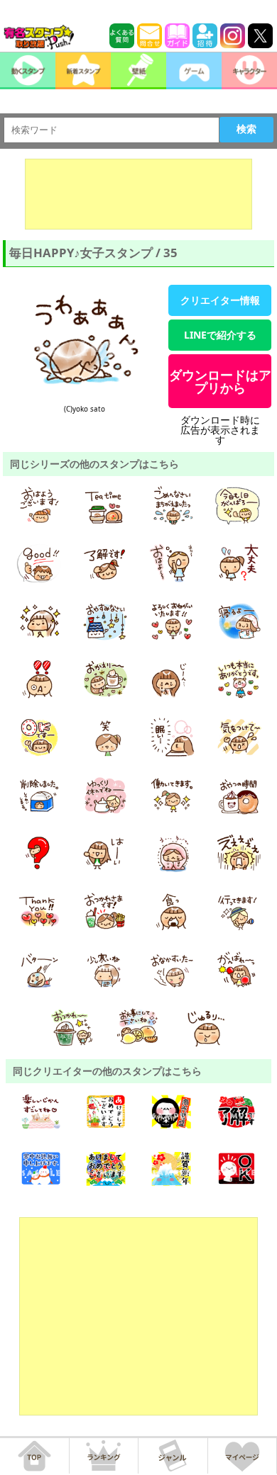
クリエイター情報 (220, 300)
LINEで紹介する (220, 334)
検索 (246, 129)
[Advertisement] (138, 194)
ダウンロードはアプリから (220, 381)
